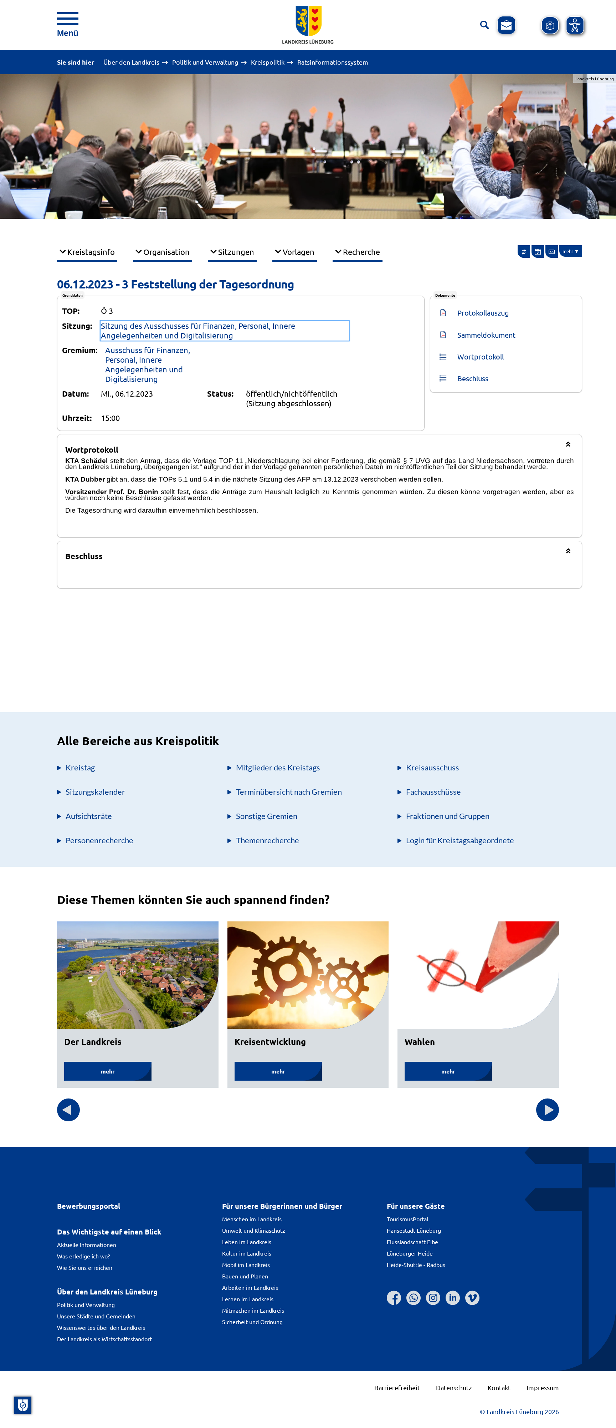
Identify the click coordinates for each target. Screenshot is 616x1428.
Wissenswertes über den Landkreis (101, 1327)
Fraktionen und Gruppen (447, 816)
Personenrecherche (99, 840)
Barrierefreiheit (397, 1387)
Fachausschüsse (433, 791)
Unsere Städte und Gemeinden (96, 1315)
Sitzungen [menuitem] (236, 251)
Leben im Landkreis (246, 1241)
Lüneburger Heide (410, 1253)
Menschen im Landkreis (252, 1218)
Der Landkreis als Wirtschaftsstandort (104, 1338)
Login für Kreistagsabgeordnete (460, 840)
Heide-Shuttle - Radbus (416, 1264)
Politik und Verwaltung (205, 62)
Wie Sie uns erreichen (84, 1267)
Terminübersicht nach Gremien (289, 791)
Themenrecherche (267, 840)
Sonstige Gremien (266, 816)
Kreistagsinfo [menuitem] (91, 251)
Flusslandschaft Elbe (412, 1241)
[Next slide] (547, 1109)
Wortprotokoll (480, 356)
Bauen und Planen (245, 1275)
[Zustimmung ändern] (22, 1405)
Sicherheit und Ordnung (252, 1321)
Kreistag (80, 767)
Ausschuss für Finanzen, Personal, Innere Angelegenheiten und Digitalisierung (147, 364)
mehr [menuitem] (568, 251)
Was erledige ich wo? (83, 1255)
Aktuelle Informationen (86, 1244)
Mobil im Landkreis (246, 1264)
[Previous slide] (68, 1109)
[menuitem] (523, 251)
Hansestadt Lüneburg (414, 1230)
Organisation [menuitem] (166, 251)
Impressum (543, 1387)
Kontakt (499, 1387)
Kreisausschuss (432, 767)
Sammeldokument (486, 334)
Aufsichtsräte (89, 816)
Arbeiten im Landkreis (250, 1287)
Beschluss (472, 378)
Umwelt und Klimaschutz (253, 1230)
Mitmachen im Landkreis (253, 1310)
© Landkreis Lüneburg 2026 (519, 1411)
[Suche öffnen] (485, 25)
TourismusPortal (407, 1218)
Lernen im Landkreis (247, 1298)
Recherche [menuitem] (361, 251)
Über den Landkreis (131, 62)
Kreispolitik (267, 62)
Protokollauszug (483, 312)
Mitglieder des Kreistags (278, 767)
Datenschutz (454, 1387)
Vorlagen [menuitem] (298, 251)
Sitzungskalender (95, 791)
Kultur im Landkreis (246, 1253)
